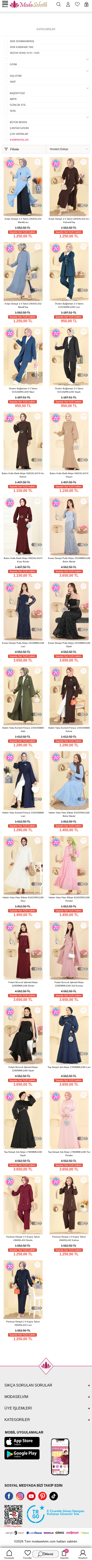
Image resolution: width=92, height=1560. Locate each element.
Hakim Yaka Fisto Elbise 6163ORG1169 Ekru (23, 899)
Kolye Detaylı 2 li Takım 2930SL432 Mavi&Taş (23, 305)
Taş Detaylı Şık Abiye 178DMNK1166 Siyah (23, 1154)
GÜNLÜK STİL (18, 105)
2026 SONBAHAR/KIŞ (22, 41)
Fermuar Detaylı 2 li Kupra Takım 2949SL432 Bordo (23, 1238)
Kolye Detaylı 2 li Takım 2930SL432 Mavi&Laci (23, 220)
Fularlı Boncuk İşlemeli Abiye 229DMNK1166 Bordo (23, 984)
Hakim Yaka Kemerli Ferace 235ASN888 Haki (23, 729)
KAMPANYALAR (19, 139)
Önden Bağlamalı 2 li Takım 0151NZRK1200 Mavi (23, 390)
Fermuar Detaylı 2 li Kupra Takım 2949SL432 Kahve (69, 1238)
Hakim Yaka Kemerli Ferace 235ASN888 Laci (23, 814)
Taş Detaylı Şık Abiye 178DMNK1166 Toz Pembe (69, 1154)
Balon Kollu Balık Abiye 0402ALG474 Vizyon (69, 475)
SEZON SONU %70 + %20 (24, 53)
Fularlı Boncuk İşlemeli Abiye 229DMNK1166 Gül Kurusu (69, 984)
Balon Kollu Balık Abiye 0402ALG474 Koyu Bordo (23, 560)
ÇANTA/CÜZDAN (19, 128)
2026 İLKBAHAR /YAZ (21, 47)
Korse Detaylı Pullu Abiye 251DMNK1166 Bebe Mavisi (69, 560)
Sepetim (64, 1554)
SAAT (13, 81)
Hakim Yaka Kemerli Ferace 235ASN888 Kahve (69, 729)
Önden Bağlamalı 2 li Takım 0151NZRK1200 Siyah (69, 390)
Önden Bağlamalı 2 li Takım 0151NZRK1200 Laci (69, 305)
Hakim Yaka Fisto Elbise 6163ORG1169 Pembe (69, 899)
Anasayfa (9, 1558)
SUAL (13, 110)
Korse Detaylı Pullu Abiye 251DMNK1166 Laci (23, 645)
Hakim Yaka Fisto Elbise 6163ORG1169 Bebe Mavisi (69, 814)
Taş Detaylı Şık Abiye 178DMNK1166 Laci (69, 1067)
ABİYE (13, 99)
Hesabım (82, 1558)
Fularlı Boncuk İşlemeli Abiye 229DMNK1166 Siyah (23, 1069)
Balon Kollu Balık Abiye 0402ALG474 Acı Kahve (23, 475)
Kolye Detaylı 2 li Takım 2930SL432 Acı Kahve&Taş (69, 220)
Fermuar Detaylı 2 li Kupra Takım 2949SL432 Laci (23, 1323)
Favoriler (27, 1558)
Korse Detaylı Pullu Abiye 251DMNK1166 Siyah (69, 645)
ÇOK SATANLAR (19, 134)
